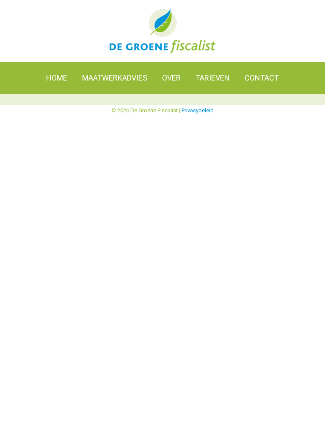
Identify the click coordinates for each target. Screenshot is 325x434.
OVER (171, 77)
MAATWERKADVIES (114, 77)
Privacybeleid (198, 110)
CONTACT (262, 77)
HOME (56, 77)
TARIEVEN (213, 77)
